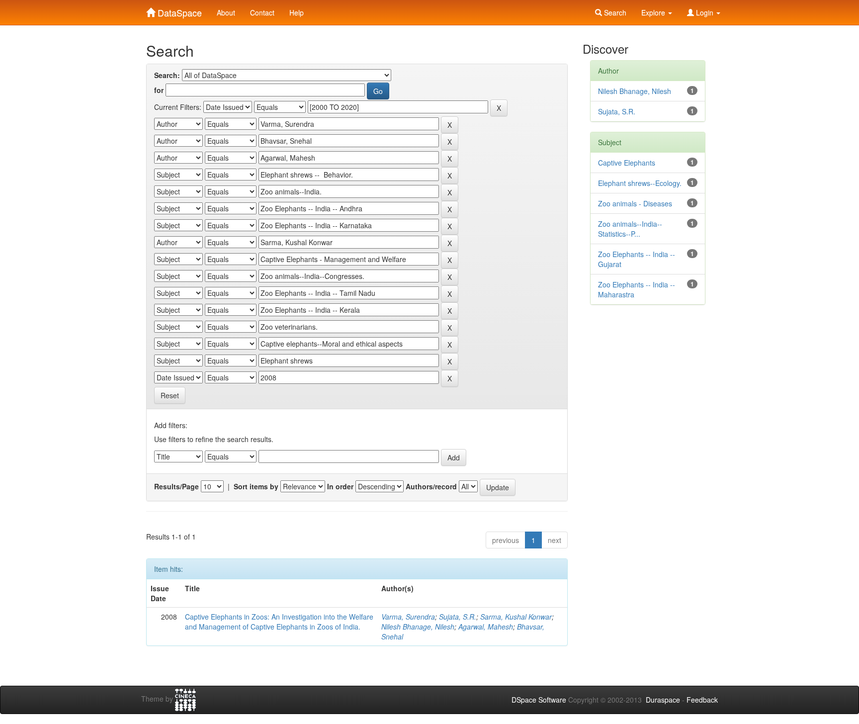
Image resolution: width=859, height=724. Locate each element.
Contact (262, 12)
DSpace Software (539, 700)
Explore (654, 12)
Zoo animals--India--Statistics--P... (630, 229)
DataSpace (178, 10)
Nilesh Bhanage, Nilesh (417, 627)
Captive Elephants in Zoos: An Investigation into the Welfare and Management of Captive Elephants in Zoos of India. (279, 622)
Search (614, 12)
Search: (167, 75)
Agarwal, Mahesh (485, 627)
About (226, 12)
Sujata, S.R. (457, 617)
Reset (170, 395)
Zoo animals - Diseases (635, 203)
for (159, 90)
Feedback (702, 700)
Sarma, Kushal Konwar (516, 617)
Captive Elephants (626, 163)
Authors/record (431, 486)
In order (340, 486)
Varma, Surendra (408, 617)
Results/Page (176, 486)
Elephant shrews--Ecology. (640, 183)
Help (296, 12)
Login (704, 12)
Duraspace (663, 700)
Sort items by (256, 486)
